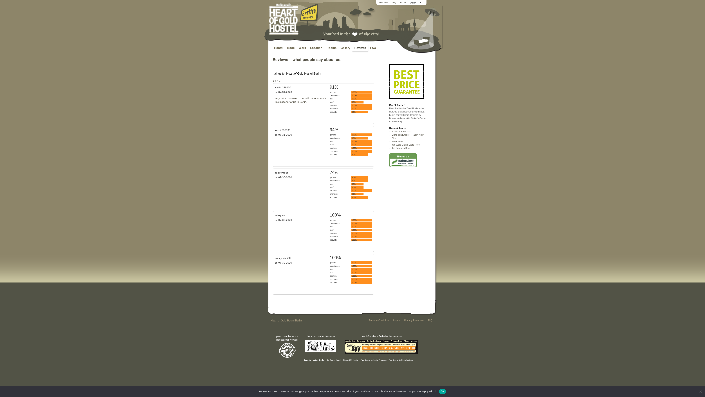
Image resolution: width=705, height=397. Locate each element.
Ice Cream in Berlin (401, 148)
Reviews (360, 48)
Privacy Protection (414, 320)
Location (316, 48)
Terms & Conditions (379, 320)
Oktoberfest (398, 141)
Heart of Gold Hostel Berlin (286, 320)
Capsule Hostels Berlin (314, 360)
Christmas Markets (401, 131)
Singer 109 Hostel (350, 360)
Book (291, 48)
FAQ (394, 2)
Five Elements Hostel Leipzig (401, 360)
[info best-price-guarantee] (406, 98)
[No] (700, 391)
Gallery (345, 48)
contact (403, 2)
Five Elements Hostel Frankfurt (373, 360)
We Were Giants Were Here (406, 145)
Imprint (397, 320)
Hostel (278, 48)
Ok (442, 391)
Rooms (331, 48)
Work (302, 48)
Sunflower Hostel (334, 360)
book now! (383, 2)
